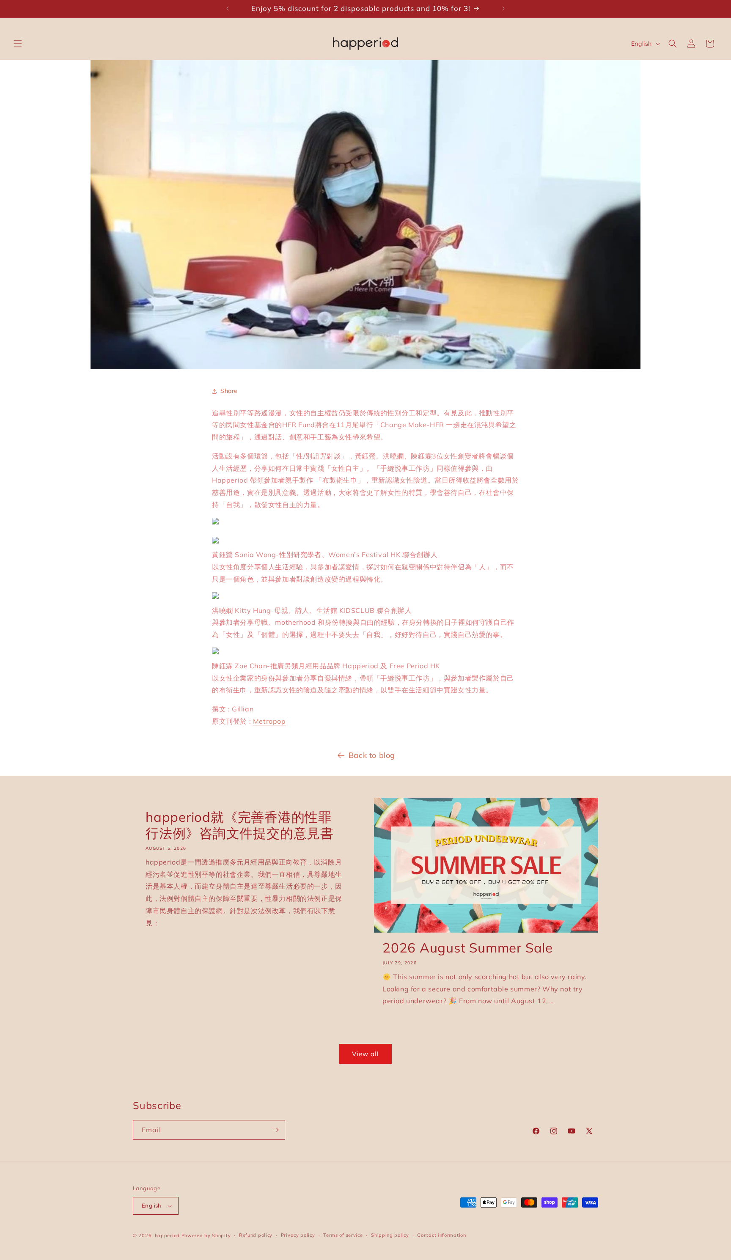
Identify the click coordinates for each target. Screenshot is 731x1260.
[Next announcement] (503, 8)
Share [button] (229, 391)
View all (365, 1054)
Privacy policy (298, 1235)
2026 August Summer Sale (467, 948)
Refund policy (255, 1235)
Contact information (441, 1235)
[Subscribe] (275, 1130)
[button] (17, 43)
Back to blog (372, 755)
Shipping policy (390, 1235)
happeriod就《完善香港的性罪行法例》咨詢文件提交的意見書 (240, 825)
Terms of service (343, 1235)
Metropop (269, 721)
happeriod (167, 1235)
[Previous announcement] (227, 8)
